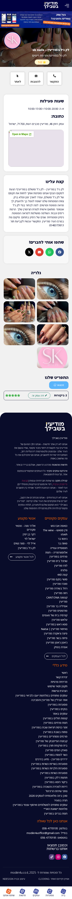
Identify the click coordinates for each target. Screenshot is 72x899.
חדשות (22, 895)
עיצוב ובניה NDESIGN (14, 878)
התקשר (54, 81)
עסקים (36, 895)
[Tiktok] (51, 857)
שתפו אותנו (9, 895)
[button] (67, 5)
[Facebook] (64, 857)
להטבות (35, 81)
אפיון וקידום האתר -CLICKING (53, 878)
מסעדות (50, 895)
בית (63, 895)
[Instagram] (58, 857)
